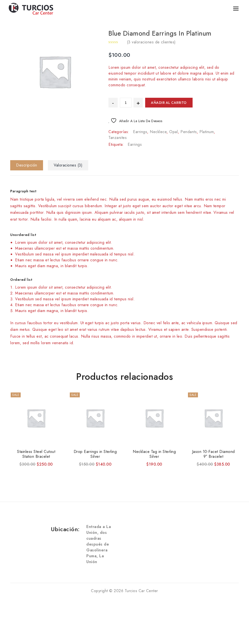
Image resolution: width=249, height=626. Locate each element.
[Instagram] (29, 537)
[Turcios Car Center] (31, 8)
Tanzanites (117, 137)
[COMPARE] (53, 470)
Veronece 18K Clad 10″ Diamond (224, 29)
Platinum (206, 132)
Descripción (26, 165)
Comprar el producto (196, 470)
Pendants (188, 132)
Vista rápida (30, 470)
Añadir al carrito (169, 102)
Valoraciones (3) (68, 165)
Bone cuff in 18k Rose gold (231, 29)
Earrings (140, 132)
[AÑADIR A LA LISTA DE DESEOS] (41, 470)
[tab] (28, 165)
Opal (173, 132)
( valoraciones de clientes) (151, 42)
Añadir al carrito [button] (18, 470)
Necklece (158, 132)
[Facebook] (29, 528)
